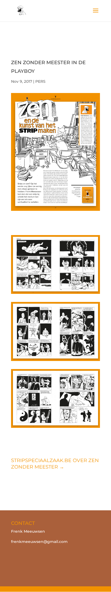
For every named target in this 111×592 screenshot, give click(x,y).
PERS (40, 81)
